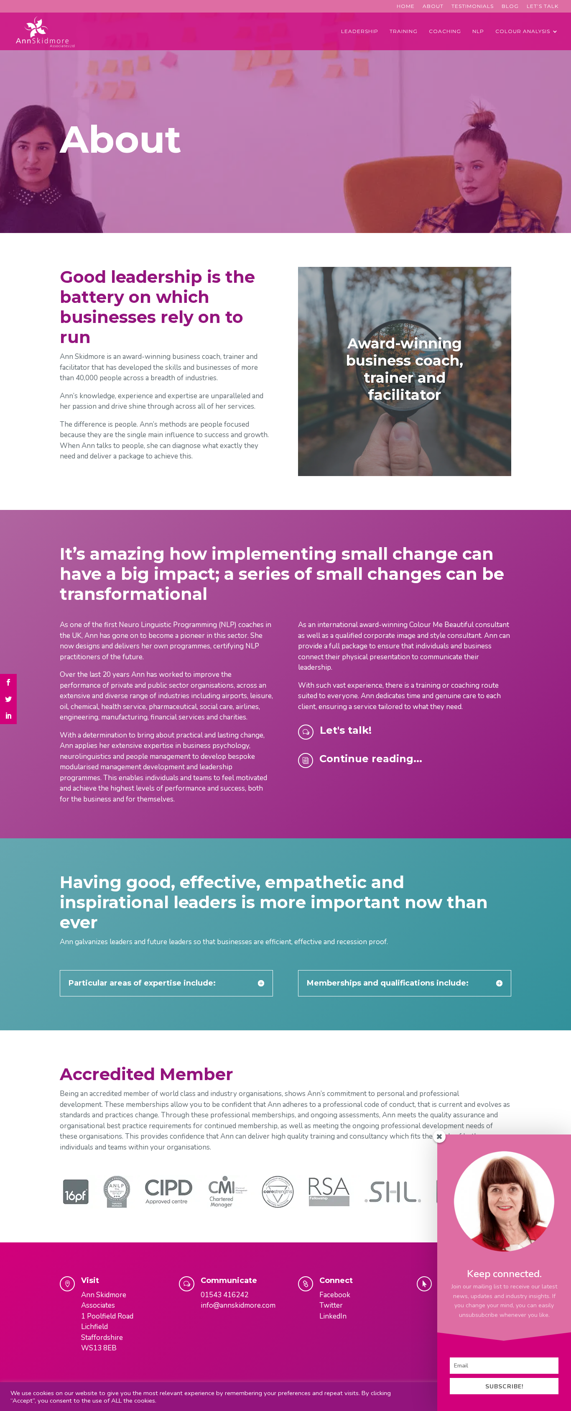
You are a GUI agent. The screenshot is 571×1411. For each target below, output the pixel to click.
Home (406, 6)
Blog (510, 6)
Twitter (331, 1305)
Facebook (334, 1295)
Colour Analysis (522, 31)
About (433, 6)
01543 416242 (224, 1295)
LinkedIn (333, 1316)
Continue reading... (370, 759)
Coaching (445, 31)
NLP (478, 31)
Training (404, 31)
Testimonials (472, 6)
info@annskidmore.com (238, 1305)
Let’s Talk (542, 6)
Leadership (359, 31)
